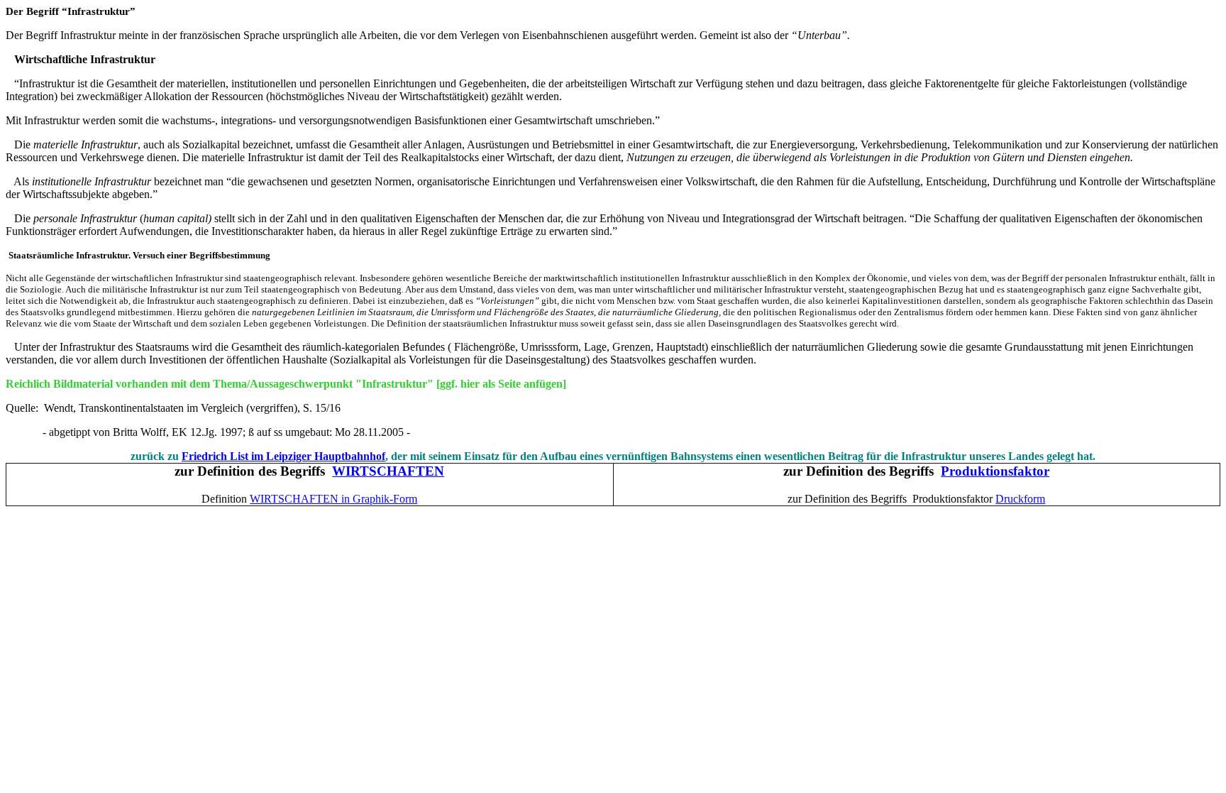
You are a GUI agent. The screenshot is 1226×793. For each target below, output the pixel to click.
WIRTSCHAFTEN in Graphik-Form (333, 499)
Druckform (1020, 499)
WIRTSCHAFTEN (388, 471)
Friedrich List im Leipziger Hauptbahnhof (283, 456)
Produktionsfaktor (995, 471)
